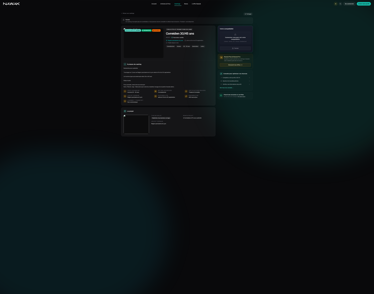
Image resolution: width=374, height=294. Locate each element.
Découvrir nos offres (234, 65)
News (186, 4)
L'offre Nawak (196, 4)
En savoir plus (241, 96)
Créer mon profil (363, 4)
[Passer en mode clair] (335, 4)
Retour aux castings (128, 13)
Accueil (154, 4)
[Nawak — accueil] (11, 3)
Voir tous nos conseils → (226, 87)
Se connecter (349, 4)
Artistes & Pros (165, 4)
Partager (249, 14)
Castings (177, 4)
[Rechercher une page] (340, 4)
